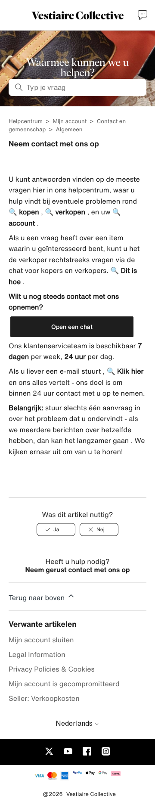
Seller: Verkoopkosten (44, 698)
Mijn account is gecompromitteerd (64, 683)
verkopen (69, 211)
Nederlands (75, 723)
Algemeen (69, 129)
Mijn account (70, 121)
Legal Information (37, 654)
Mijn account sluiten (41, 639)
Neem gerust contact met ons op (77, 569)
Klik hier (129, 371)
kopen (28, 211)
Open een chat (72, 326)
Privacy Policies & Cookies (52, 669)
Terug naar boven (38, 597)
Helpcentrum (26, 121)
